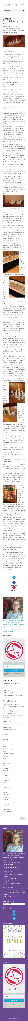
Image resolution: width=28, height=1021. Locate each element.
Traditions (5, 799)
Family (13, 28)
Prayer (4, 782)
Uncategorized (6, 809)
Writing (4, 814)
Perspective (6, 780)
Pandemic (16, 30)
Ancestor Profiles (7, 727)
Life (12, 30)
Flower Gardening (7, 749)
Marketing (5, 768)
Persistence (6, 777)
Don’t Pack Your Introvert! (9, 688)
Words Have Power (8, 811)
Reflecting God (6, 787)
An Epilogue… (11, 711)
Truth (4, 806)
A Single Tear (6, 690)
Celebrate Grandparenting (9, 729)
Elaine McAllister (8, 26)
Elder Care (5, 739)
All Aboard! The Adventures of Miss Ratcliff (13, 725)
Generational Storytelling (9, 753)
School (4, 790)
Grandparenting (7, 30)
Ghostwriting (6, 756)
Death (4, 737)
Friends (17, 28)
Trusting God (6, 804)
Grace (4, 761)
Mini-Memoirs (6, 773)
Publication (5, 785)
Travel (4, 802)
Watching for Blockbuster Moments (12, 693)
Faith (9, 28)
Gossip (4, 758)
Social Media (6, 794)
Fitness (4, 746)
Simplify (7, 32)
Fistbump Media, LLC (14, 1019)
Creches (5, 734)
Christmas (5, 28)
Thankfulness (13, 32)
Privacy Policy (7, 1017)
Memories (5, 770)
